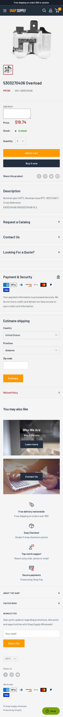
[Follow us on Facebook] (5, 674)
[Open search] (44, 10)
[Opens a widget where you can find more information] (51, 711)
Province (8, 343)
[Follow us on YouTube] (18, 674)
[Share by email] (57, 176)
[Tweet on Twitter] (51, 176)
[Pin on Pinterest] (45, 176)
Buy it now (31, 163)
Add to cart (31, 152)
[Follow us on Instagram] (11, 674)
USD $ (7, 658)
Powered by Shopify (12, 710)
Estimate (13, 378)
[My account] (50, 10)
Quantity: (8, 141)
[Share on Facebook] (39, 176)
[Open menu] (4, 10)
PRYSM (6, 90)
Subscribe (14, 643)
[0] (57, 10)
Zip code (7, 358)
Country (7, 328)
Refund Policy (10, 392)
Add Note (8, 106)
